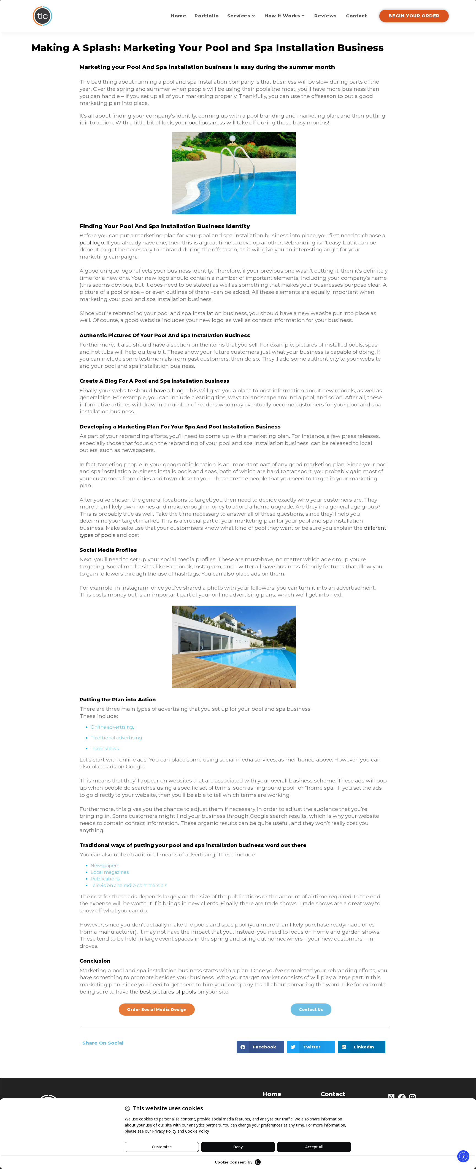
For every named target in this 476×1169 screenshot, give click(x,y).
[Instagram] (412, 1098)
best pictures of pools (168, 991)
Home (272, 1094)
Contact (333, 1094)
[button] (260, 1047)
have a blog (169, 390)
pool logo (92, 242)
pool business (206, 122)
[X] (391, 1098)
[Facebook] (402, 1098)
